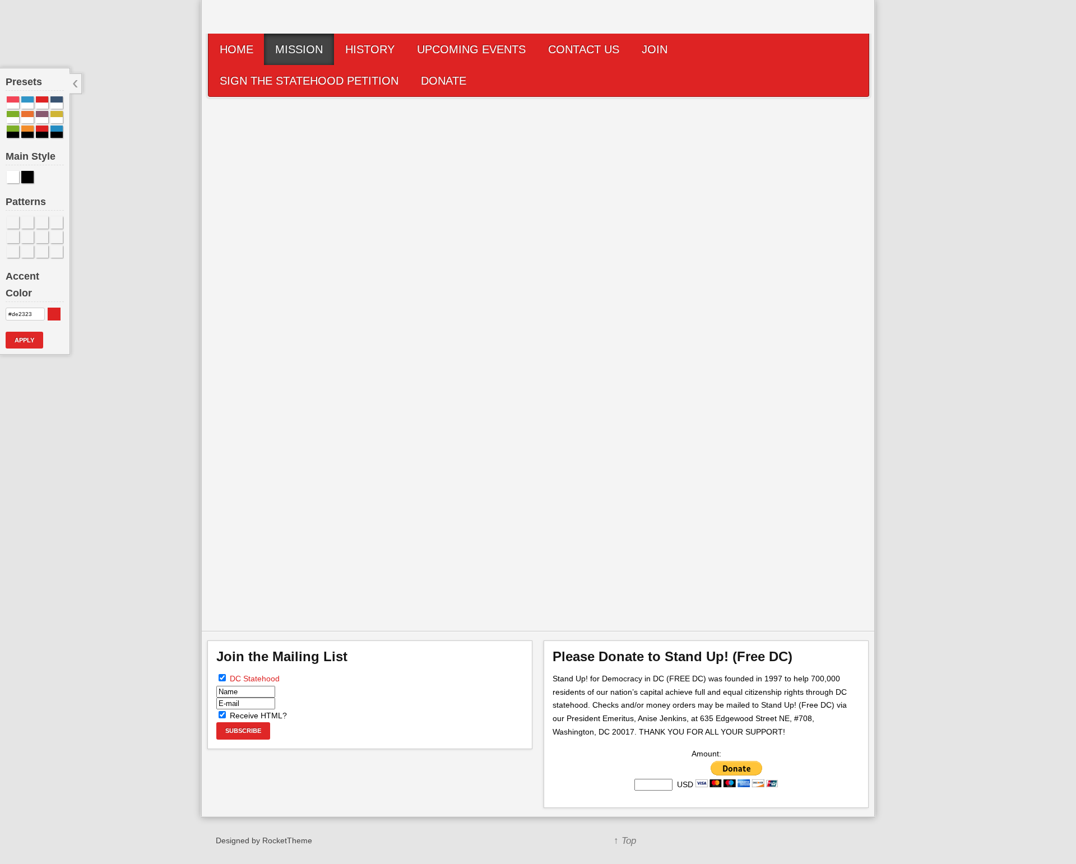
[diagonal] (42, 222)
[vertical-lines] (56, 251)
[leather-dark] (13, 251)
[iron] (42, 251)
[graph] (27, 222)
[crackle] (56, 222)
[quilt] (27, 237)
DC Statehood (255, 678)
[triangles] (42, 237)
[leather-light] (56, 237)
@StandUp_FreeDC (537, 430)
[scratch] (13, 222)
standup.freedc (530, 444)
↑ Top (625, 840)
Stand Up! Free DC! (533, 457)
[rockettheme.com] (697, 840)
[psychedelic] (13, 237)
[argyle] (27, 251)
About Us (296, 541)
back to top (840, 577)
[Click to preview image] (538, 224)
